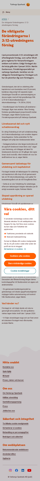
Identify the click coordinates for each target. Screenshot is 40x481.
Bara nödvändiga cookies (20, 263)
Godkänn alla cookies (20, 256)
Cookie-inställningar (20, 271)
